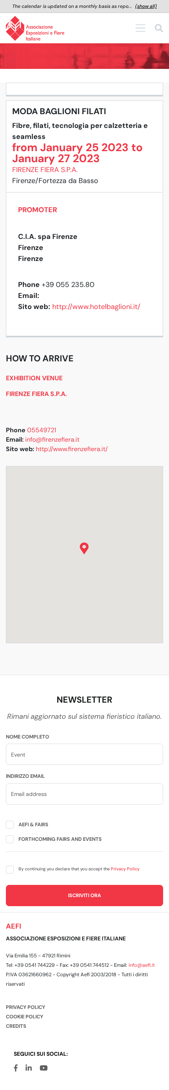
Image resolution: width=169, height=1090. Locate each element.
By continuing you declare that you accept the (79, 869)
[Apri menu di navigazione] (140, 27)
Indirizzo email (25, 776)
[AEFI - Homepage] (35, 28)
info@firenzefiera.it (52, 439)
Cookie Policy (24, 1016)
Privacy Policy (125, 869)
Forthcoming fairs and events (60, 839)
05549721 (41, 430)
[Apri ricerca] (159, 29)
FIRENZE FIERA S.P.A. (45, 169)
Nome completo (27, 736)
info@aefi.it (142, 965)
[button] (84, 548)
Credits (16, 1026)
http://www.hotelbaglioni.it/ (96, 306)
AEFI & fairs (33, 824)
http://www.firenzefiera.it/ (72, 449)
